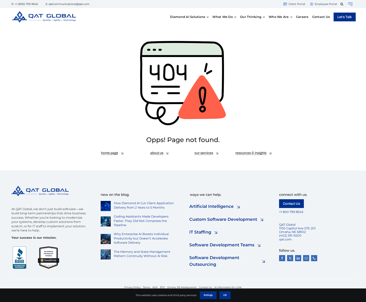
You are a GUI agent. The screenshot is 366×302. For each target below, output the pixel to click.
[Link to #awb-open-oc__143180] (350, 4)
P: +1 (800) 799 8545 (24, 4)
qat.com (285, 239)
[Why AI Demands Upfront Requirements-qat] (106, 235)
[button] (341, 4)
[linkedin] (298, 258)
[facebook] (282, 258)
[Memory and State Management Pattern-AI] (106, 251)
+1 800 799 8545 (291, 212)
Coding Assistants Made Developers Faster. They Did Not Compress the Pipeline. (141, 221)
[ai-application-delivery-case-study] (106, 202)
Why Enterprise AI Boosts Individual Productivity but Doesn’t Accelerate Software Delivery (141, 238)
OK (225, 295)
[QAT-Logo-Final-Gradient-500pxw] (40, 187)
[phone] (314, 258)
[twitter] (290, 258)
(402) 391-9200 (290, 235)
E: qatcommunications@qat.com (68, 4)
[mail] (306, 258)
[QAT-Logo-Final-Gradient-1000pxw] (44, 12)
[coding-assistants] (106, 218)
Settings (208, 295)
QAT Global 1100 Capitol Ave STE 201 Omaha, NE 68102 (297, 228)
